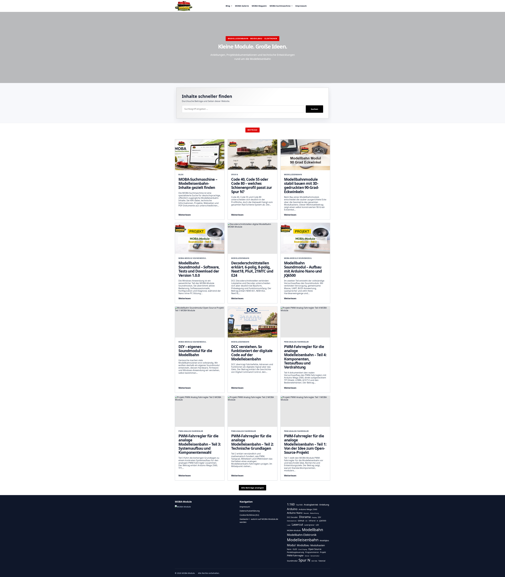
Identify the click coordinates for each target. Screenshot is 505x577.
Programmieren (312, 552)
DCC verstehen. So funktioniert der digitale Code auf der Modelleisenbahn (251, 352)
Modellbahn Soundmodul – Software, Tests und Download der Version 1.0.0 (198, 269)
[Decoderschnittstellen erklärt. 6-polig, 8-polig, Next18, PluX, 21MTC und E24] (252, 238)
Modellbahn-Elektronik (301, 535)
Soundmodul (292, 561)
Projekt (323, 552)
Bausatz (306, 513)
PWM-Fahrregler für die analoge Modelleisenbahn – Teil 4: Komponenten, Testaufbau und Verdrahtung (305, 357)
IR (317, 521)
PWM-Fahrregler (295, 555)
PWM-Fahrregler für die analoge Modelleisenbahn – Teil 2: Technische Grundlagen (252, 442)
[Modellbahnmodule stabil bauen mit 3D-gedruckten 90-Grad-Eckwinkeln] (305, 154)
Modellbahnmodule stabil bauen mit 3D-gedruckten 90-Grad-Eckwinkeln (301, 185)
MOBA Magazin (259, 5)
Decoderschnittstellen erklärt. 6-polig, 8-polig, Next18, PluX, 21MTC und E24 (252, 269)
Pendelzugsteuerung (295, 552)
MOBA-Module (294, 530)
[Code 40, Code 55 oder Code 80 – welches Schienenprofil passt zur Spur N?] (252, 154)
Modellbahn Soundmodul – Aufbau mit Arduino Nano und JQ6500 (303, 269)
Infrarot (312, 521)
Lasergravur (309, 525)
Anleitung (324, 504)
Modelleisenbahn (303, 539)
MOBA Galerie (242, 5)
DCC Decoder (292, 517)
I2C (306, 521)
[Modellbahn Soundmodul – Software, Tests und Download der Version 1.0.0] (199, 238)
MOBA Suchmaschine (280, 6)
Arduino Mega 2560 (308, 509)
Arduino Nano (294, 512)
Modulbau (303, 545)
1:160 (291, 504)
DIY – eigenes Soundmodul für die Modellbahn (195, 350)
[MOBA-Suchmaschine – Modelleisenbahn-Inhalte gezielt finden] (199, 154)
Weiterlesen (184, 214)
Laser (289, 525)
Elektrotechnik (292, 521)
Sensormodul (314, 556)
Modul (291, 545)
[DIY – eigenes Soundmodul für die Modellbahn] (199, 322)
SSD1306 (314, 561)
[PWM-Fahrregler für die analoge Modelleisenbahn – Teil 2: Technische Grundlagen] (252, 411)
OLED (295, 549)
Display (314, 517)
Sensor (307, 556)
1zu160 (299, 504)
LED (317, 525)
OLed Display (302, 549)
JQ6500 (322, 520)
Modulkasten (317, 545)
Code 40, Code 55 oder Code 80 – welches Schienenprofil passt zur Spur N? (251, 185)
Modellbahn (312, 529)
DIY (319, 517)
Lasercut (297, 524)
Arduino (292, 509)
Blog (228, 6)
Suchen (314, 109)
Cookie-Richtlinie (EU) (249, 515)
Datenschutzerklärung (250, 510)
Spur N (304, 560)
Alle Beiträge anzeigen (252, 487)
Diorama (305, 517)
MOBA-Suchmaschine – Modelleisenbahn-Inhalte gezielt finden (197, 183)
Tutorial (321, 560)
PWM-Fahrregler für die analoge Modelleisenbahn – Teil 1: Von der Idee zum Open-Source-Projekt (305, 444)
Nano (289, 549)
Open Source (314, 549)
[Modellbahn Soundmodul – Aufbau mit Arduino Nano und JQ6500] (305, 238)
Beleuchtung (314, 513)
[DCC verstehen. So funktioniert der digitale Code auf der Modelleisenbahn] (252, 322)
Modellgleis (324, 540)
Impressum (301, 5)
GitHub (301, 520)
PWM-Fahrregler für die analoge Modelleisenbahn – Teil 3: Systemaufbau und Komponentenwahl (199, 444)
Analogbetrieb (311, 504)
